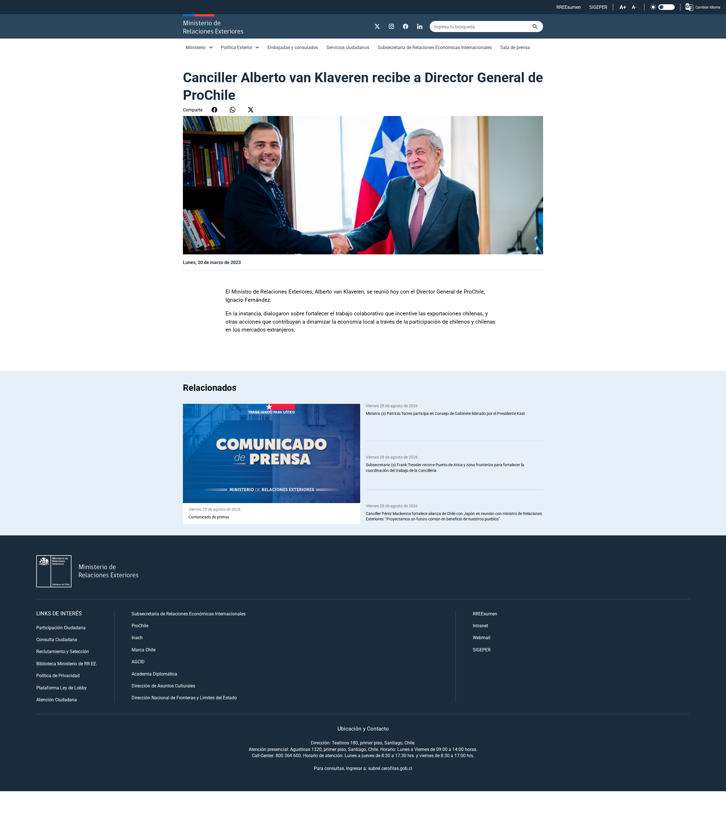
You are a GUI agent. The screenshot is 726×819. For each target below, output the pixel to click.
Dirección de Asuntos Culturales (163, 686)
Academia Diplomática (154, 674)
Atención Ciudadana (56, 699)
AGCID (138, 661)
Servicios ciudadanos (347, 47)
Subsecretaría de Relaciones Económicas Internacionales (435, 47)
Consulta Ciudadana (56, 639)
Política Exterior (236, 47)
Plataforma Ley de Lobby (61, 688)
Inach (137, 637)
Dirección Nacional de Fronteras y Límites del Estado (184, 697)
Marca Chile (143, 650)
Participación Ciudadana (61, 627)
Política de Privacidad (58, 675)
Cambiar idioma (707, 7)
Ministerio (196, 47)
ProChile (140, 625)
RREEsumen (568, 7)
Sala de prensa (515, 47)
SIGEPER (598, 7)
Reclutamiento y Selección (62, 651)
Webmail (481, 637)
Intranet (480, 625)
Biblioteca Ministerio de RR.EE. (66, 663)
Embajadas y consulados (292, 47)
